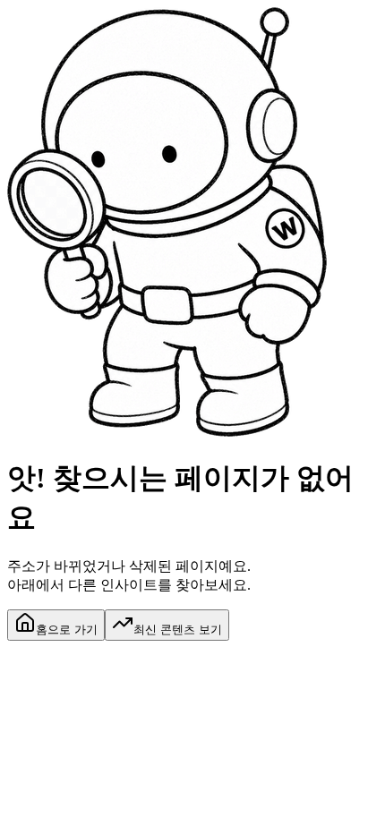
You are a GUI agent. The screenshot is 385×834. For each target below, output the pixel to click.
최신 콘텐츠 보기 (177, 629)
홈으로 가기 (67, 629)
